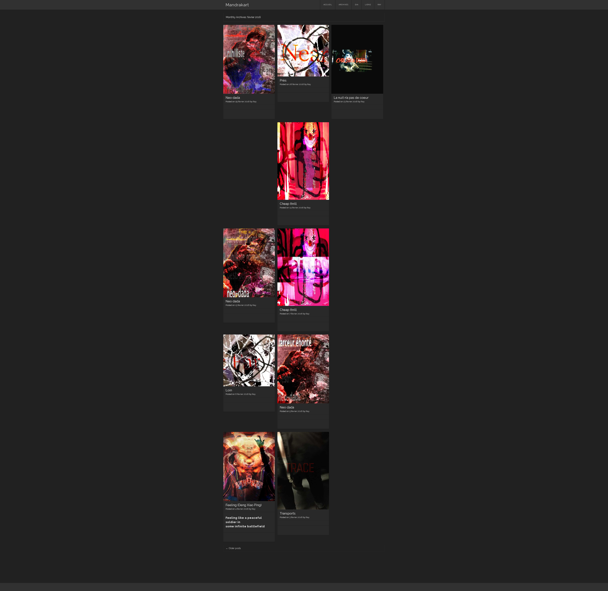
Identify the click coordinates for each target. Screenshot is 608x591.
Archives (343, 5)
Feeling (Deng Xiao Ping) (244, 505)
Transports (287, 513)
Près (283, 80)
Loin (229, 390)
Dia (356, 5)
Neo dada (233, 98)
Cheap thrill (288, 204)
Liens (368, 5)
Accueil (327, 5)
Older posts (233, 548)
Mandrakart (237, 5)
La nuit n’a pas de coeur (351, 98)
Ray (379, 5)
